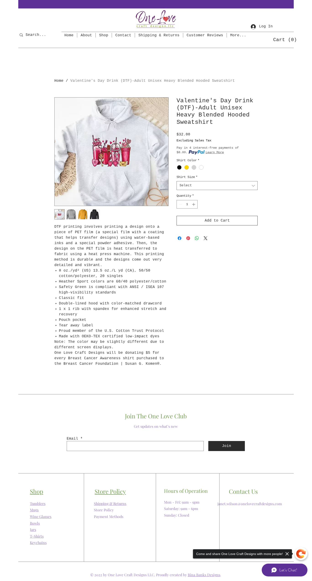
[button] (283, 39)
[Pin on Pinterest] (188, 238)
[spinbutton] (187, 204)
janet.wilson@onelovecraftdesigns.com (249, 503)
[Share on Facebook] (179, 238)
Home (58, 81)
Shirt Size (187, 177)
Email (72, 439)
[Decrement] (180, 204)
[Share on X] (205, 238)
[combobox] (217, 185)
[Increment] (194, 204)
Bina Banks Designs (204, 574)
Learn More (215, 152)
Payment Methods (108, 516)
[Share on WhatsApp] (197, 238)
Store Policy (104, 509)
